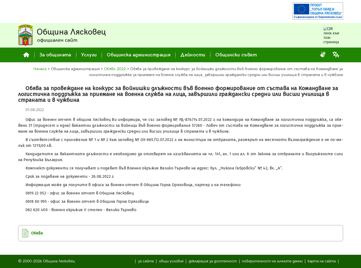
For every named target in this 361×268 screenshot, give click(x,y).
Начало (40, 69)
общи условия (171, 261)
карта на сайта (322, 261)
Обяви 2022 (115, 69)
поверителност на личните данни (272, 261)
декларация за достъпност (213, 261)
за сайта (146, 261)
